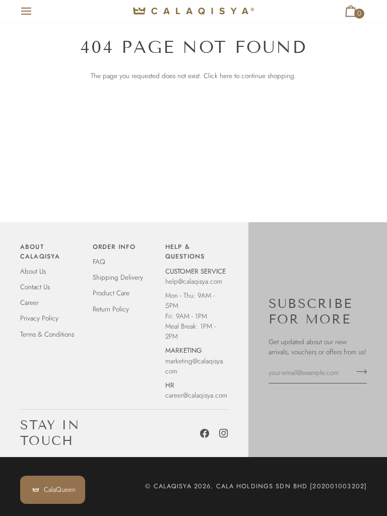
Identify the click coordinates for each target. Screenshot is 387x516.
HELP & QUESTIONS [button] (185, 251)
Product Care (111, 293)
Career (29, 302)
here (226, 76)
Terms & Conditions (47, 334)
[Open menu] (35, 11)
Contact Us (35, 287)
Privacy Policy (39, 318)
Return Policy (111, 309)
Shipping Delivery (118, 277)
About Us (33, 271)
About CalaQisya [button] (40, 251)
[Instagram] (223, 433)
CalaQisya (172, 486)
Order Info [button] (114, 246)
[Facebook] (204, 433)
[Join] (358, 371)
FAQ (99, 262)
